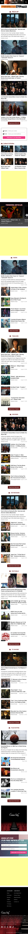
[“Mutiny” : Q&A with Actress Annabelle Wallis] (5, 380)
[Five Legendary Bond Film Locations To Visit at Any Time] (5, 793)
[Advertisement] (14, 185)
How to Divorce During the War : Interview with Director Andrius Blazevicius (13, 30)
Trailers (3, 217)
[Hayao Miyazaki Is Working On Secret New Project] (5, 301)
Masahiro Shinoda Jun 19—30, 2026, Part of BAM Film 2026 (18, 623)
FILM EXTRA (15, 727)
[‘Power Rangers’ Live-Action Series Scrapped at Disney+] (5, 312)
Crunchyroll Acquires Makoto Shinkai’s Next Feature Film (18, 320)
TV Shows (3, 665)
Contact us (16, 901)
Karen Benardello (4, 120)
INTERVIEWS (15, 492)
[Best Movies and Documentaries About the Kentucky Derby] (5, 772)
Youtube (10, 927)
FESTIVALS (15, 571)
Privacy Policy (17, 895)
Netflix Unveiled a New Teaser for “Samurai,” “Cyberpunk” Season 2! (12, 56)
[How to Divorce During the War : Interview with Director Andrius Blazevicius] (14, 20)
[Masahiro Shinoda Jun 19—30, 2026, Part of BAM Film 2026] (5, 625)
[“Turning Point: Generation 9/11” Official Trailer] (5, 401)
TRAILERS (15, 336)
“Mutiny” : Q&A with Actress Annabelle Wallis (18, 377)
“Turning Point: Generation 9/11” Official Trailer (17, 398)
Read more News (14, 330)
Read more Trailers (14, 409)
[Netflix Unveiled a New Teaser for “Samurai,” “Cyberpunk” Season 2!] (14, 47)
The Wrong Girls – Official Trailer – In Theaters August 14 (10, 220)
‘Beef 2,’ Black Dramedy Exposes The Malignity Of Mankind (14, 668)
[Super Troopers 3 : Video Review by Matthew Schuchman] (5, 458)
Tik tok (13, 927)
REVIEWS (15, 414)
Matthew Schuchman (15, 458)
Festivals (3, 587)
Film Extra (3, 743)
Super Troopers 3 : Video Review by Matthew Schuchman (19, 455)
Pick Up (2, 74)
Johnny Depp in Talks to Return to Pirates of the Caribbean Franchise (19, 289)
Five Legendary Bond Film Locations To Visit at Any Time (18, 790)
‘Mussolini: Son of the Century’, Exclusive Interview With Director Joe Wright (19, 713)
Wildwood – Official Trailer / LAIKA (18, 366)
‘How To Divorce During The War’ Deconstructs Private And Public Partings (19, 477)
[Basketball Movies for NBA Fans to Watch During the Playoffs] (14, 737)
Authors (15, 899)
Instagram (5, 927)
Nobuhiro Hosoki (4, 38)
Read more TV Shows (14, 722)
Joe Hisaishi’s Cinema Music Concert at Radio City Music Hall (14, 97)
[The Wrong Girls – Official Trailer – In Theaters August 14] (12, 212)
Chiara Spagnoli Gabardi (15, 479)
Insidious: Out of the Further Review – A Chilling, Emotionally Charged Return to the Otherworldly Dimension (13, 119)
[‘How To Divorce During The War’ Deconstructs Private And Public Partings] (5, 479)
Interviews (3, 27)
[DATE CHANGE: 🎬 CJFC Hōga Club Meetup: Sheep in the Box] (5, 604)
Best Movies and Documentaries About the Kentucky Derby (17, 770)
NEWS (15, 257)
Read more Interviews (14, 565)
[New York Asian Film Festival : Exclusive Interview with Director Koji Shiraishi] (5, 547)
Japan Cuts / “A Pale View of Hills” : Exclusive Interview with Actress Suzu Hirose (19, 556)
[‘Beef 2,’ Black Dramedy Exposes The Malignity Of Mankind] (14, 659)
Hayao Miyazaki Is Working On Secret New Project (18, 299)
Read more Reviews (14, 487)
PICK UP (15, 11)
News (2, 53)
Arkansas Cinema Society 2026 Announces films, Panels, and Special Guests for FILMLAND (13, 590)
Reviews (2, 473)
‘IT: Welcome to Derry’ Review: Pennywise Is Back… (19, 680)
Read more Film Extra (14, 801)
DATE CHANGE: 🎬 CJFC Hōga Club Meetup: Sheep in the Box (18, 601)
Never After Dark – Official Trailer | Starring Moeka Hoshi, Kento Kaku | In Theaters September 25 (12, 78)
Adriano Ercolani (14, 682)
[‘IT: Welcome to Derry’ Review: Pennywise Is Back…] (5, 683)
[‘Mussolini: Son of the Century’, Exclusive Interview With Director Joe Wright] (5, 714)
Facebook (2, 927)
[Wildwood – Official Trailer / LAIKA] (5, 369)
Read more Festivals (14, 644)
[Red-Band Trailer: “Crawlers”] (5, 390)
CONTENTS (17, 891)
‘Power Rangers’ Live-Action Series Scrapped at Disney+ (18, 309)
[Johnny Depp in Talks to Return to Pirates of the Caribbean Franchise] (5, 291)
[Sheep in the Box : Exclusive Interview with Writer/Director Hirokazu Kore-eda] (5, 537)
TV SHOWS (15, 649)
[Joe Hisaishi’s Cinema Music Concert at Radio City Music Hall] (14, 88)
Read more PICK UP (14, 123)
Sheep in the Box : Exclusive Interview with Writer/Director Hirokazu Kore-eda (18, 535)
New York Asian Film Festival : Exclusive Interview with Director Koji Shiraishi (18, 545)
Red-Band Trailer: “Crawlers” (18, 387)
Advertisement (17, 897)
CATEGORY (10, 891)
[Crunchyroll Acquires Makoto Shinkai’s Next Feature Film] (5, 323)
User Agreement (17, 893)
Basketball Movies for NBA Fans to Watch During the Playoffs (13, 747)
